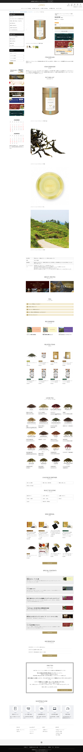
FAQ (53, 747)
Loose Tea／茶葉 (59, 731)
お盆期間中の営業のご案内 (37, 649)
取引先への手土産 (30, 485)
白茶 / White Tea (12, 23)
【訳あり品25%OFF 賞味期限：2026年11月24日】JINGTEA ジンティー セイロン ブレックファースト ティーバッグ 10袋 (44, 535)
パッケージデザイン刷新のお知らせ (39, 647)
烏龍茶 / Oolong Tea (13, 25)
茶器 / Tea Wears (45, 8)
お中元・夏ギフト (46, 495)
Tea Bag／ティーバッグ (60, 729)
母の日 (60, 498)
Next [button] (52, 29)
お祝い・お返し (46, 498)
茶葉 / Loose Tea (36, 8)
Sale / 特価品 (58, 734)
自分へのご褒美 (30, 482)
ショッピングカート (33, 729)
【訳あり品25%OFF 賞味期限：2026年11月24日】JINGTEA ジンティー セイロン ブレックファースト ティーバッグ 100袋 (32, 535)
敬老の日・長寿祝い (46, 501)
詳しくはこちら (64, 690)
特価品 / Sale (52, 8)
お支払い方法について (32, 306)
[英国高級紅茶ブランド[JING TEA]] (41, 4)
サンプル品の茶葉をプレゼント (33, 625)
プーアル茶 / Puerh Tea (13, 29)
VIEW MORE (49, 563)
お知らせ (18, 731)
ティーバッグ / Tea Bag (27, 8)
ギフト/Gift (59, 8)
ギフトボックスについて (32, 314)
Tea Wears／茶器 (59, 733)
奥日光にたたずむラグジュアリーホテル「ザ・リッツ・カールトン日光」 (42, 616)
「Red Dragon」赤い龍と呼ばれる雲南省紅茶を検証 (38, 608)
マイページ (32, 731)
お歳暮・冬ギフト (62, 495)
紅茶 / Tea (11, 16)
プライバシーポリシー (43, 747)
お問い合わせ (45, 731)
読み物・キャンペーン (21, 729)
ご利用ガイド (45, 729)
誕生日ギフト (29, 495)
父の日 (28, 501)
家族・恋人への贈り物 (47, 482)
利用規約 (49, 747)
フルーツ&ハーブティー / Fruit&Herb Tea (16, 18)
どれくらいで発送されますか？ (33, 309)
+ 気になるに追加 (64, 31)
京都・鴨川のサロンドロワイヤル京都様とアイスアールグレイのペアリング (43, 598)
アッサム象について (31, 588)
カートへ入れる (64, 28)
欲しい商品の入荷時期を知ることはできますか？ (36, 312)
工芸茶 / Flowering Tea (13, 27)
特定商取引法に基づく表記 (33, 747)
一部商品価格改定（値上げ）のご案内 (39, 652)
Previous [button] (26, 29)
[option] (39, 30)
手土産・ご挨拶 (30, 498)
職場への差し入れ (62, 482)
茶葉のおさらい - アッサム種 (33, 579)
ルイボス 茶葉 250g (54, 362)
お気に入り (32, 733)
